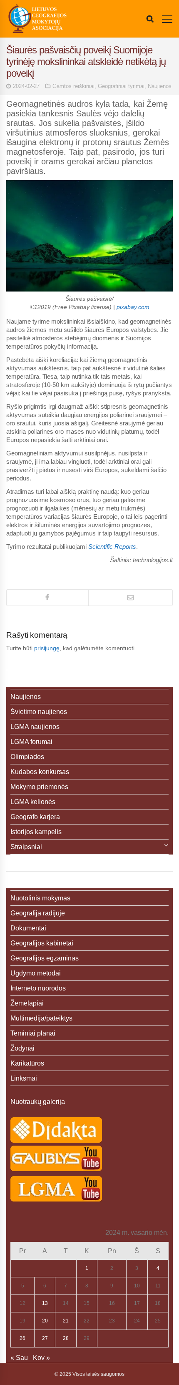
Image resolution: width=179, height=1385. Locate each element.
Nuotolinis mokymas (40, 898)
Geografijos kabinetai (41, 943)
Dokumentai (28, 928)
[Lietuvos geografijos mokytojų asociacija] (37, 19)
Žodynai (22, 1048)
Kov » (41, 1357)
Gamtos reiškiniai (73, 86)
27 (45, 1338)
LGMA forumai (31, 741)
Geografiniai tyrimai (121, 86)
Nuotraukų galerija (37, 1101)
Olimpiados (27, 756)
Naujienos (160, 86)
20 (45, 1321)
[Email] (130, 598)
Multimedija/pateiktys (41, 1018)
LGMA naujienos (35, 726)
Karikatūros (27, 1063)
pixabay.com (133, 307)
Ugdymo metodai (35, 973)
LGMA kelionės (32, 801)
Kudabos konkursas (39, 771)
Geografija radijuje (37, 913)
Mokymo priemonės (39, 786)
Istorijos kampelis (36, 831)
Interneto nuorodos (38, 988)
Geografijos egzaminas (44, 958)
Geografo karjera (35, 816)
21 (66, 1321)
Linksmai (23, 1078)
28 (66, 1338)
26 (22, 1338)
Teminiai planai (32, 1033)
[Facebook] (47, 598)
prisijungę (47, 648)
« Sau (19, 1357)
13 (45, 1303)
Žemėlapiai (27, 1003)
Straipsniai (26, 846)
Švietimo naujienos (38, 711)
